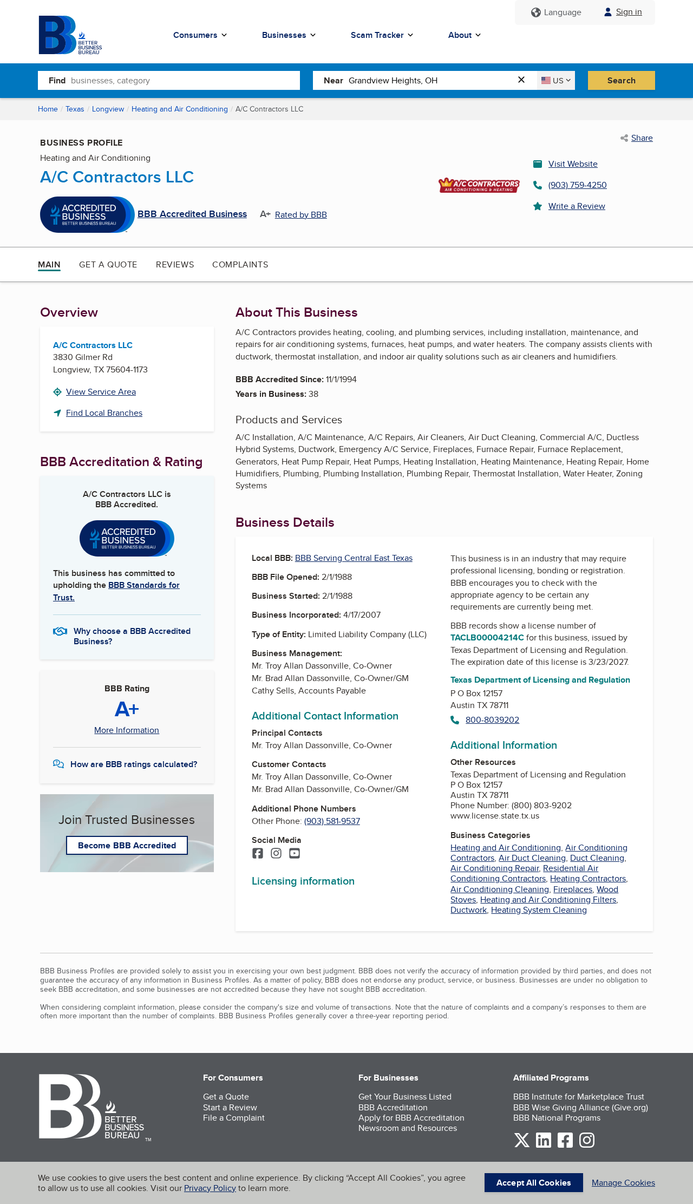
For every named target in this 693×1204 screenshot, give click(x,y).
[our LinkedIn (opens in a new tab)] (543, 1146)
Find (57, 80)
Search (621, 80)
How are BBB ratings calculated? (133, 764)
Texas (75, 108)
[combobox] (185, 80)
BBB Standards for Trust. (116, 591)
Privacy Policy (210, 1188)
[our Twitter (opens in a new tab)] (522, 1146)
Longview (108, 108)
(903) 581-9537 (332, 821)
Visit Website (573, 164)
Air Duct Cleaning (532, 858)
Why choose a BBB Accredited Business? (132, 635)
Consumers (195, 35)
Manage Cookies (623, 1182)
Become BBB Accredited (127, 845)
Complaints (240, 264)
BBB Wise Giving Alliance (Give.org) (580, 1107)
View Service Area (101, 392)
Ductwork (468, 910)
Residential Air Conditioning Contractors (524, 873)
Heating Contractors (588, 878)
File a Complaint (234, 1117)
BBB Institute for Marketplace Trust (578, 1096)
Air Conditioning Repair (494, 868)
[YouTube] (294, 854)
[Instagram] (276, 854)
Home (48, 108)
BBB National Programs (556, 1117)
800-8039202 (492, 720)
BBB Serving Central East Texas (354, 558)
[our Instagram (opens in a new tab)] (587, 1146)
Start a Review (230, 1107)
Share (642, 138)
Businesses (284, 35)
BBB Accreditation (393, 1107)
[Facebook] (258, 854)
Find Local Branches (104, 413)
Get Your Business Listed (405, 1096)
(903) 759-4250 (577, 185)
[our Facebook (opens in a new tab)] (565, 1146)
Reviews (175, 264)
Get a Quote (108, 264)
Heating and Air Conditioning (180, 108)
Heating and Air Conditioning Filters (548, 899)
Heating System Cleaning (539, 910)
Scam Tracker (377, 35)
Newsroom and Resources (407, 1128)
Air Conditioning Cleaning (499, 889)
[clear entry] (524, 80)
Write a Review (576, 206)
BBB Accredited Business (192, 214)
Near (333, 80)
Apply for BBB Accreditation (411, 1117)
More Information (126, 730)
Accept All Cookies (533, 1182)
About (460, 35)
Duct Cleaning (597, 858)
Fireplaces (572, 889)
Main (49, 264)
